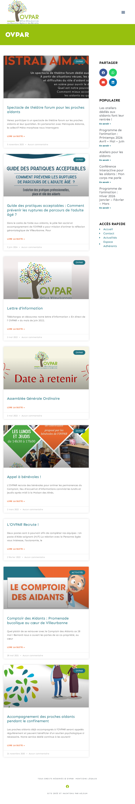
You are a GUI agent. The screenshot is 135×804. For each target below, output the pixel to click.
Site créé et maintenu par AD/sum (67, 793)
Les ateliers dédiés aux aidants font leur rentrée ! (111, 113)
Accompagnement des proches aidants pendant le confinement (41, 718)
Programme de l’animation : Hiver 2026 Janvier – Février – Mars (111, 196)
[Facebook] (67, 786)
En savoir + (105, 124)
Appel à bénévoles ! (24, 477)
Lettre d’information (25, 308)
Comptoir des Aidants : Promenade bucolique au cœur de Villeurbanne (38, 620)
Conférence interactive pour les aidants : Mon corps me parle (111, 172)
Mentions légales (86, 779)
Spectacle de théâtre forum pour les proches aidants (45, 109)
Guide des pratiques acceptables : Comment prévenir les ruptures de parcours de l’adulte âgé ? (45, 210)
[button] (123, 12)
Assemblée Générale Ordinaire (33, 398)
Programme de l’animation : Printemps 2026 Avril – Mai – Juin (111, 135)
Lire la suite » (16, 136)
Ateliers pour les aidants (111, 154)
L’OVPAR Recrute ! (23, 524)
